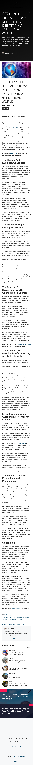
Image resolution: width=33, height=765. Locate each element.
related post (13, 153)
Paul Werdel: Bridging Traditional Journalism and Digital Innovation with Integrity (15, 696)
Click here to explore (24, 344)
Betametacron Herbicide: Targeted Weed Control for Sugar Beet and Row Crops (15, 711)
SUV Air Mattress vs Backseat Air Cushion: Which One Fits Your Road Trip (19, 684)
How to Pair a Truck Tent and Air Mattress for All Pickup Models (19, 676)
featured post (16, 608)
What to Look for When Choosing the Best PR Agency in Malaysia (18, 653)
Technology (5, 108)
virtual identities (14, 128)
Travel (11, 681)
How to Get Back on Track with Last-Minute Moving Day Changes (18, 661)
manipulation (22, 443)
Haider (3, 105)
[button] (29, 12)
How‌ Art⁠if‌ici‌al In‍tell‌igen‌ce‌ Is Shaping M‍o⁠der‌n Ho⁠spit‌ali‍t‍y (18, 669)
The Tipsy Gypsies (19, 756)
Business (12, 650)
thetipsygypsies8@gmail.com (16, 734)
